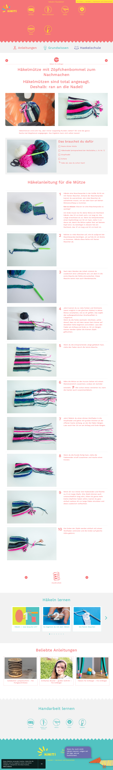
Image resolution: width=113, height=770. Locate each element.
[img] (9, 12)
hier (71, 753)
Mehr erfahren (7, 766)
